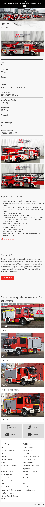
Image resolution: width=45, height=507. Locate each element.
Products (27, 444)
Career (36, 427)
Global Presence (6, 459)
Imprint (36, 435)
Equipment (26, 469)
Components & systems (31, 465)
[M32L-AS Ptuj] (22, 43)
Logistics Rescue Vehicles (31, 456)
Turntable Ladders (29, 450)
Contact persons (6, 475)
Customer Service (7, 478)
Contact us (8, 278)
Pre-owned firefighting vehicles (11, 490)
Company (5, 444)
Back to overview (8, 239)
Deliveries (4, 484)
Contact (14, 435)
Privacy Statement (29, 490)
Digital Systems (28, 447)
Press (14, 427)
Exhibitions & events (8, 450)
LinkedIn (26, 487)
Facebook (26, 475)
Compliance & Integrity (9, 465)
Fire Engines (27, 453)
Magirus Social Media (32, 472)
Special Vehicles (28, 462)
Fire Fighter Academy (8, 493)
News (3, 447)
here (20, 6)
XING (25, 484)
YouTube (26, 478)
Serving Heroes (7, 472)
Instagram (26, 481)
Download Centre (7, 481)
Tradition (4, 456)
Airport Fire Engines (29, 459)
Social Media (5, 487)
